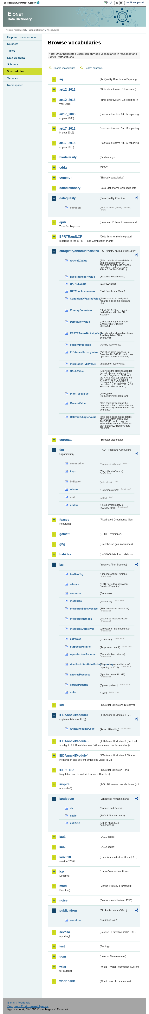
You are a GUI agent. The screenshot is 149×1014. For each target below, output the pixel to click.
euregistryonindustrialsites (79, 251)
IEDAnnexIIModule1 (73, 715)
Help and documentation (22, 37)
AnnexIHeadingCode (82, 728)
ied (61, 705)
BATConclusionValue (82, 291)
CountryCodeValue (81, 310)
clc (72, 808)
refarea (74, 489)
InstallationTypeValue (83, 363)
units (73, 692)
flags (73, 471)
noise (63, 900)
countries (75, 593)
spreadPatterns (79, 684)
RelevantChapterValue (83, 417)
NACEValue (77, 371)
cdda (63, 167)
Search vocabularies (64, 68)
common (65, 177)
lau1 (62, 836)
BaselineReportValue (82, 276)
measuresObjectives (82, 628)
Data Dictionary (36, 30)
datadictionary (70, 188)
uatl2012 (75, 823)
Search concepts (93, 68)
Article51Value (78, 260)
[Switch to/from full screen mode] (122, 3)
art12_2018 (67, 99)
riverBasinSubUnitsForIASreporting (84, 664)
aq (61, 79)
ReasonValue (78, 403)
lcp (61, 871)
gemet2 (64, 534)
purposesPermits (80, 646)
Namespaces (15, 85)
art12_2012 (67, 89)
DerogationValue (80, 321)
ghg (62, 544)
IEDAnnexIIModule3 (73, 741)
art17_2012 (67, 128)
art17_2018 (67, 143)
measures (76, 600)
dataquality (67, 198)
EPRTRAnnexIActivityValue (84, 333)
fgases (64, 519)
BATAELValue (78, 283)
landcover (66, 798)
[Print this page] (117, 3)
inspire (64, 784)
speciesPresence (80, 674)
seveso (64, 932)
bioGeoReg (76, 574)
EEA (23, 3)
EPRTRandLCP (70, 236)
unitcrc (74, 505)
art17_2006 (67, 114)
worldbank (67, 981)
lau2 (62, 847)
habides (65, 554)
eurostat (65, 439)
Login (110, 2)
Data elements (16, 57)
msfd (63, 886)
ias (61, 564)
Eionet (22, 30)
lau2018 (65, 857)
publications (68, 910)
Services (12, 78)
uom (62, 956)
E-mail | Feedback (18, 1002)
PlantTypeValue (79, 393)
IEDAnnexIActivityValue (84, 352)
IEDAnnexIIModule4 (73, 755)
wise (62, 966)
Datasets (12, 43)
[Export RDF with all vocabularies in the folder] (136, 198)
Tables (11, 50)
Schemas (13, 64)
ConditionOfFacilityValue (84, 298)
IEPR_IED (66, 770)
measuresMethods (81, 618)
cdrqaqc (75, 584)
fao (61, 449)
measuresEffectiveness (84, 608)
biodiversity (68, 157)
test (62, 946)
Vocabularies (15, 71)
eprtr (62, 222)
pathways (75, 638)
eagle (73, 815)
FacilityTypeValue (80, 344)
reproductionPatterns (82, 654)
